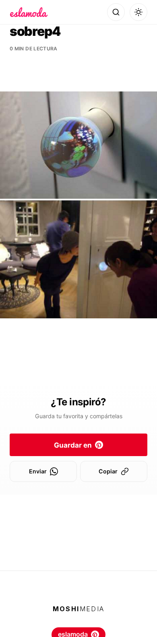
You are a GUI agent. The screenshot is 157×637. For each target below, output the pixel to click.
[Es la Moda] (29, 12)
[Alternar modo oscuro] (138, 12)
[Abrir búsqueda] (116, 12)
